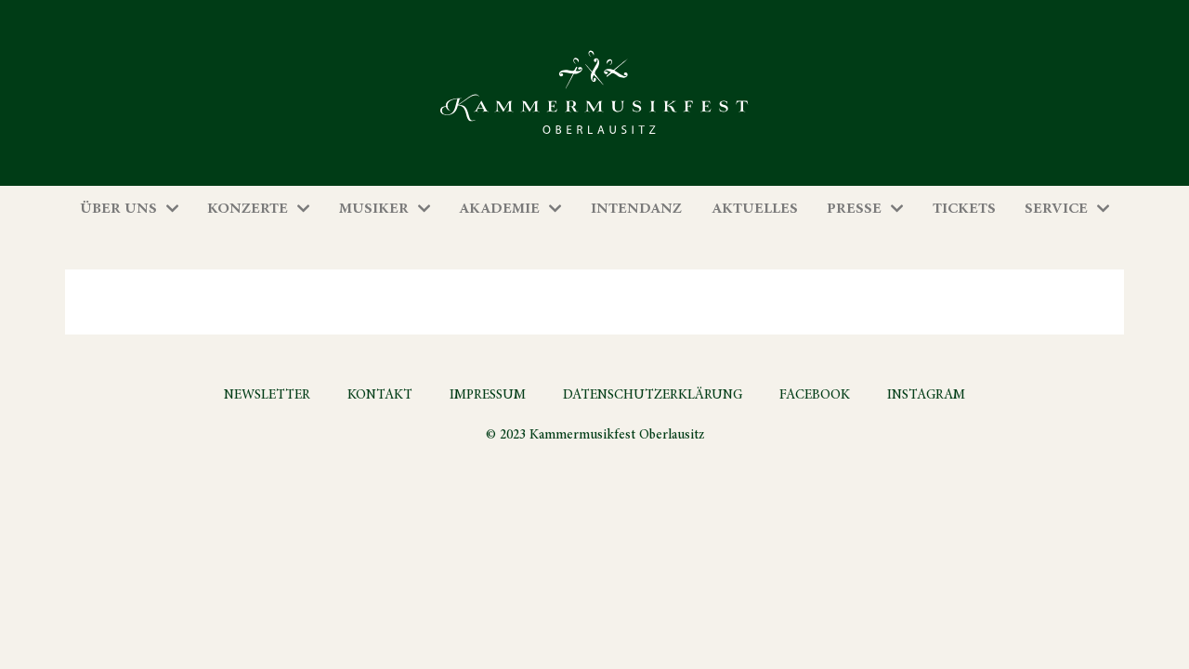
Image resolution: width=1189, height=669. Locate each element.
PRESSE (854, 209)
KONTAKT (379, 395)
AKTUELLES (755, 209)
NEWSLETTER (267, 395)
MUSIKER (374, 209)
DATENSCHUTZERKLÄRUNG (652, 395)
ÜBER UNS (118, 209)
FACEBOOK (814, 395)
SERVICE (1056, 209)
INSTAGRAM (926, 395)
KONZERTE (247, 209)
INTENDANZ (636, 209)
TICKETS (964, 209)
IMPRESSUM (488, 395)
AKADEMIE (499, 209)
